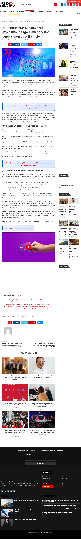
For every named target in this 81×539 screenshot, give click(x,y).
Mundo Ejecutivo (12, 40)
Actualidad (3, 11)
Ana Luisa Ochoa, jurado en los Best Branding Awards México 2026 (74, 65)
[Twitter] (65, 4)
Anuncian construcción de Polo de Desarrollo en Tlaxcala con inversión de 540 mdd (28, 309)
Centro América (66, 481)
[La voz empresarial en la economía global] (7, 522)
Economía (11, 11)
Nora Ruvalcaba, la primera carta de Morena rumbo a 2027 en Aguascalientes (73, 231)
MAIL (51, 486)
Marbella (44, 481)
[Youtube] (71, 4)
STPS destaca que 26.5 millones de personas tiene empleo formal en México (26, 306)
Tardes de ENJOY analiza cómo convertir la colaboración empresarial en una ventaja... (15, 377)
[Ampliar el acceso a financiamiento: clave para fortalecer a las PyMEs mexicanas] (42, 419)
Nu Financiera (23, 316)
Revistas (49, 11)
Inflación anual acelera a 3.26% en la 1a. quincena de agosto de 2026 (74, 93)
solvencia (31, 316)
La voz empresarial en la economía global (25, 519)
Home (40, 536)
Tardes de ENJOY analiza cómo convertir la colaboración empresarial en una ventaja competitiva (63, 211)
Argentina (44, 476)
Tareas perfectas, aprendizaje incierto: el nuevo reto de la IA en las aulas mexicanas (73, 49)
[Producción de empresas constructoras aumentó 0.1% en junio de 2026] (63, 32)
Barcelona (64, 478)
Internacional (21, 11)
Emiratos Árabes (46, 478)
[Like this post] (10, 44)
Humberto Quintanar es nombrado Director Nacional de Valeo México (72, 210)
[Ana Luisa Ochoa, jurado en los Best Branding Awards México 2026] (63, 63)
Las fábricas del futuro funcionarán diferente (63, 249)
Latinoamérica (45, 483)
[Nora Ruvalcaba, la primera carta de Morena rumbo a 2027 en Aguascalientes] (74, 223)
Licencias (41, 11)
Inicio (3, 21)
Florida (63, 483)
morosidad (14, 316)
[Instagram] (68, 4)
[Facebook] (62, 4)
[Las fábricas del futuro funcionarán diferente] (63, 242)
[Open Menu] (80, 4)
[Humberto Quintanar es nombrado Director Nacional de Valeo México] (42, 365)
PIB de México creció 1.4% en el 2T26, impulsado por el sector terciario (74, 79)
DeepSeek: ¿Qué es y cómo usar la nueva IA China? (18, 228)
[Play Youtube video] (28, 247)
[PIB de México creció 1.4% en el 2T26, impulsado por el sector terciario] (63, 78)
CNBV (4, 316)
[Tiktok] (77, 4)
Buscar (55, 4)
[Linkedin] (11, 491)
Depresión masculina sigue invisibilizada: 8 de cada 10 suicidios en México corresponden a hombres (73, 252)
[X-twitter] (5, 491)
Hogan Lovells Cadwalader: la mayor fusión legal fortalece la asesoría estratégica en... (42, 404)
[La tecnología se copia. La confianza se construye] (7, 513)
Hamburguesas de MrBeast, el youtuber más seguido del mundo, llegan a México (27, 304)
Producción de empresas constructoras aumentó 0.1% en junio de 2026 (74, 33)
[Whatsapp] (74, 4)
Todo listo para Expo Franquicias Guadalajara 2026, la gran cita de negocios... (15, 432)
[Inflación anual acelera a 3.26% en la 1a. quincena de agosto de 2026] (63, 92)
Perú (63, 476)
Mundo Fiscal (59, 11)
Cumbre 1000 (32, 11)
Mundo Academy (6, 15)
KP (8, 316)
